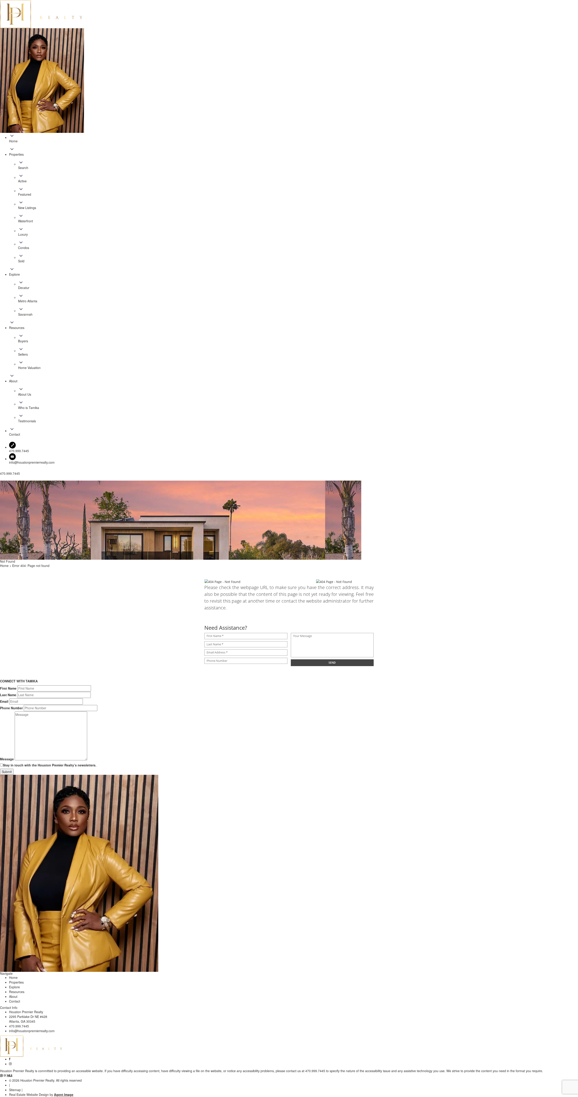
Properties (16, 982)
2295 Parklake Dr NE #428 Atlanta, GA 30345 (28, 1019)
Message (7, 759)
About (13, 996)
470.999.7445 (19, 1026)
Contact (14, 1001)
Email (4, 701)
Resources (16, 991)
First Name (8, 688)
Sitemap (15, 1090)
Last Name (8, 695)
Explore (14, 987)
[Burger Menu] (1, 479)
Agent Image (63, 1094)
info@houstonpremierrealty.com (32, 462)
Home (13, 977)
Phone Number (11, 708)
